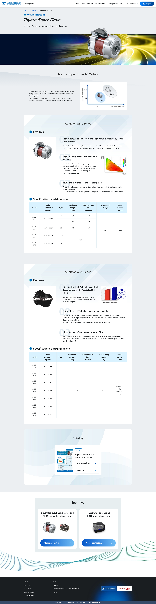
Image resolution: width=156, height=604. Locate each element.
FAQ (121, 3)
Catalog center (113, 3)
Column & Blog (100, 3)
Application (28, 589)
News (83, 3)
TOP (25, 10)
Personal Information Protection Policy (66, 589)
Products (90, 3)
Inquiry (55, 585)
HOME (76, 3)
